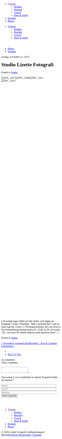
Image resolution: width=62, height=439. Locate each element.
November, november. (13, 343)
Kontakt (12, 18)
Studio (14, 72)
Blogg (11, 21)
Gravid (17, 12)
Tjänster (12, 4)
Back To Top (14, 354)
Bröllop (18, 6)
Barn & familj (21, 15)
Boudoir (18, 9)
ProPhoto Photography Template (25, 435)
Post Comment (9, 396)
